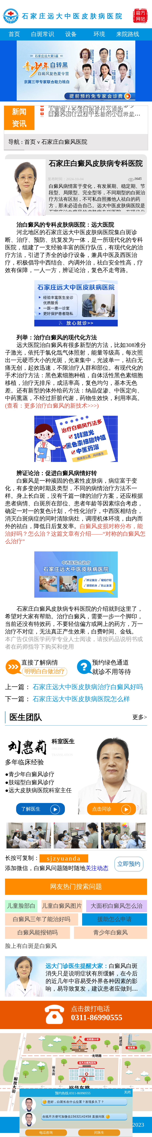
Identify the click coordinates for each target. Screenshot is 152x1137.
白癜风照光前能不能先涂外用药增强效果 (100, 106)
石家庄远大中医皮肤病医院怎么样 (81, 699)
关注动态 (96, 868)
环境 (99, 34)
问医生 (99, 1132)
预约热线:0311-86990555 (72, 1093)
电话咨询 (46, 1132)
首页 (14, 34)
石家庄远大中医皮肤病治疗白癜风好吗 (88, 687)
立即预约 (128, 864)
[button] (73, 97)
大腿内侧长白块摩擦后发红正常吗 (91, 110)
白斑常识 (42, 34)
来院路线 (127, 34)
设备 (71, 34)
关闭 (127, 1092)
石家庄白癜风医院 (64, 142)
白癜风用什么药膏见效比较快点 (88, 114)
